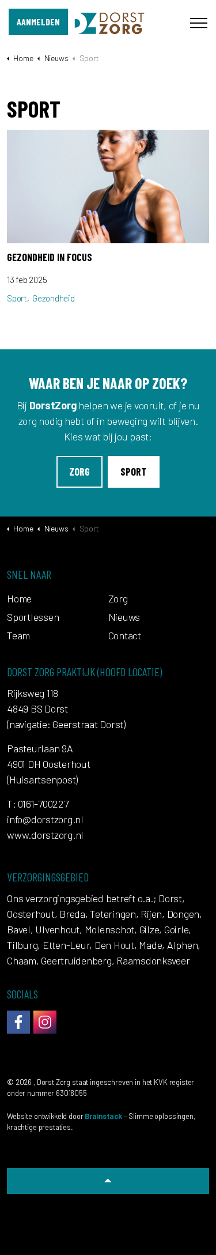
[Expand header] (198, 23)
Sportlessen (33, 616)
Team (18, 635)
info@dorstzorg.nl (45, 819)
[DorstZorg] (108, 23)
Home (19, 598)
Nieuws (124, 616)
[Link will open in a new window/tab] (18, 1022)
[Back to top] (108, 1181)
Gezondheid (53, 298)
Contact (124, 635)
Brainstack (103, 1116)
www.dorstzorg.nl (45, 834)
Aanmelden (38, 21)
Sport (17, 298)
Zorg (79, 471)
